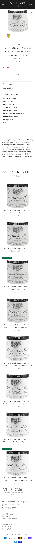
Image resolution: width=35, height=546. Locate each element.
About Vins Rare (7, 514)
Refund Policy (6, 527)
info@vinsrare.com (12, 505)
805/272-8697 (10, 508)
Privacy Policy (6, 516)
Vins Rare (17, 44)
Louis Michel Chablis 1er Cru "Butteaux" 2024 (17, 288)
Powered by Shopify (23, 534)
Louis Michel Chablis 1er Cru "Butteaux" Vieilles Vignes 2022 (17, 441)
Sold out (17, 74)
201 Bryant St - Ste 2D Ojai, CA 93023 (18, 502)
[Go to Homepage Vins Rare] (6, 492)
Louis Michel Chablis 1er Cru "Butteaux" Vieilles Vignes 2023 (17, 479)
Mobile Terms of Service (10, 519)
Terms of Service (7, 524)
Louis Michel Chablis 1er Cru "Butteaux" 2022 (17, 250)
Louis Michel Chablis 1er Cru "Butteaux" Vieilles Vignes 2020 (17, 364)
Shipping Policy (7, 529)
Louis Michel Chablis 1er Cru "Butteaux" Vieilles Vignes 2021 (17, 402)
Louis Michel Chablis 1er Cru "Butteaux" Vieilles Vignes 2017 (17, 326)
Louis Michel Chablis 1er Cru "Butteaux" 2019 (17, 211)
